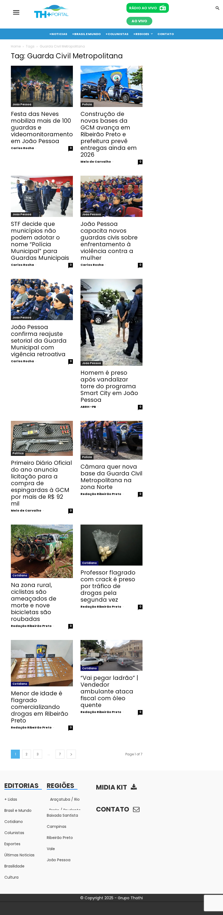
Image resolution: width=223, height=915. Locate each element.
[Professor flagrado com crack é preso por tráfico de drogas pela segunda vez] (111, 545)
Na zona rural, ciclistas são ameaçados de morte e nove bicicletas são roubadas (33, 602)
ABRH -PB (88, 407)
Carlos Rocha (22, 148)
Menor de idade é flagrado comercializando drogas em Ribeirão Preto (39, 706)
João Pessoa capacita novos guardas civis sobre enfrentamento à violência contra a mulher (109, 241)
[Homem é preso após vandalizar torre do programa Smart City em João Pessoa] (111, 322)
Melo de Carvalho (95, 161)
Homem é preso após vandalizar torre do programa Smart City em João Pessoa (109, 386)
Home (16, 46)
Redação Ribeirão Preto (100, 494)
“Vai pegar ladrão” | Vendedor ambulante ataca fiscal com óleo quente (109, 691)
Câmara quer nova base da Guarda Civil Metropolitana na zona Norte (111, 477)
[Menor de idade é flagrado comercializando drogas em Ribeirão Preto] (42, 663)
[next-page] (71, 754)
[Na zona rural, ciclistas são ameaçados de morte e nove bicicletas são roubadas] (42, 551)
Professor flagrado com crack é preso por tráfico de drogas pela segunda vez (107, 586)
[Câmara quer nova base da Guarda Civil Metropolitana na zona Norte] (111, 440)
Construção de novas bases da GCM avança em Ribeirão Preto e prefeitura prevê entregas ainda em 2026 (108, 134)
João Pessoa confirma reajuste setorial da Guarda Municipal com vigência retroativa (39, 340)
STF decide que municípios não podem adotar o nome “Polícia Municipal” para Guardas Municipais (40, 241)
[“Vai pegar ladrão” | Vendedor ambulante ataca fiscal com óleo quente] (111, 655)
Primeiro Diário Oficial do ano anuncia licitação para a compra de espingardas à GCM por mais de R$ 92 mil (41, 483)
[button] (217, 8)
